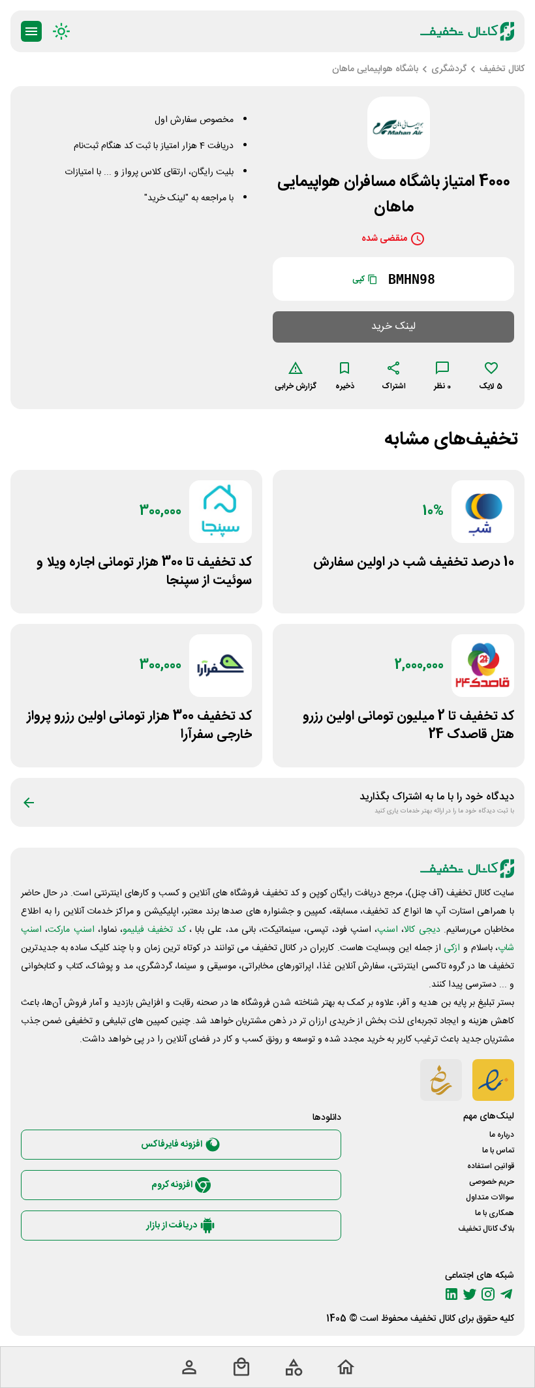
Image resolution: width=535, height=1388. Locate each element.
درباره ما (501, 1134)
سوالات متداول (490, 1197)
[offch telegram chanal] (506, 1294)
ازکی (452, 948)
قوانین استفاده (490, 1166)
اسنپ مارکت (71, 930)
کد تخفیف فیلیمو (154, 930)
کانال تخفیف (432, 1319)
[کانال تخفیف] (467, 31)
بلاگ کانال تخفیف (486, 1228)
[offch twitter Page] (470, 1294)
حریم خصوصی (491, 1181)
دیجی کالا (422, 930)
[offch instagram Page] (488, 1294)
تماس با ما (498, 1150)
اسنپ (387, 930)
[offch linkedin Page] (451, 1294)
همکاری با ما (494, 1213)
